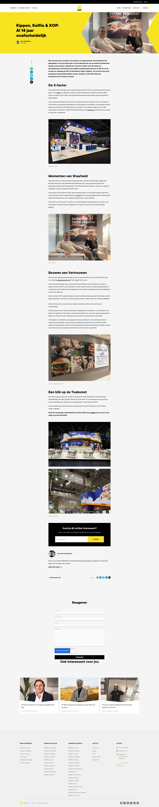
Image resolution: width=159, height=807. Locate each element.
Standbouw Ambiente (74, 751)
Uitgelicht (23, 711)
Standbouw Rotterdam (50, 771)
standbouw (90, 110)
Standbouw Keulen (49, 762)
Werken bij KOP (96, 756)
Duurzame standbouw (25, 751)
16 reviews (119, 765)
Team (93, 754)
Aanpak (119, 8)
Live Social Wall (137, 1)
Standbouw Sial (72, 783)
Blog (145, 1)
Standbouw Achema (73, 748)
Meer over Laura (54, 567)
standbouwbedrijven (63, 280)
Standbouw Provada (73, 780)
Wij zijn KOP (95, 748)
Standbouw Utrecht (49, 774)
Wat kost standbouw (25, 762)
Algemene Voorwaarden (42, 803)
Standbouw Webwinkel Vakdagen (77, 792)
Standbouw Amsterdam (50, 748)
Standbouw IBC (72, 771)
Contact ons (95, 759)
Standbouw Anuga (73, 754)
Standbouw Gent (48, 759)
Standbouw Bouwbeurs (74, 756)
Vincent (78, 195)
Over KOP (29, 711)
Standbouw (13, 8)
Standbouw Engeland (49, 754)
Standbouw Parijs (48, 768)
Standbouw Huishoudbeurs (75, 768)
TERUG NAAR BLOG (55, 577)
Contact (145, 8)
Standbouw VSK (72, 789)
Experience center (24, 8)
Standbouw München (49, 765)
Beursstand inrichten (25, 748)
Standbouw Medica (73, 777)
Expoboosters (127, 8)
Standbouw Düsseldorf (50, 751)
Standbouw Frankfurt (49, 756)
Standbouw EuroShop (74, 762)
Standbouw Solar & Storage (75, 786)
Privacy (33, 803)
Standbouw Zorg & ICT (74, 795)
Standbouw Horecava (73, 765)
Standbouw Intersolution (74, 774)
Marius (59, 92)
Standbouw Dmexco (73, 759)
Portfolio (35, 8)
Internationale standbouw (26, 759)
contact (93, 412)
